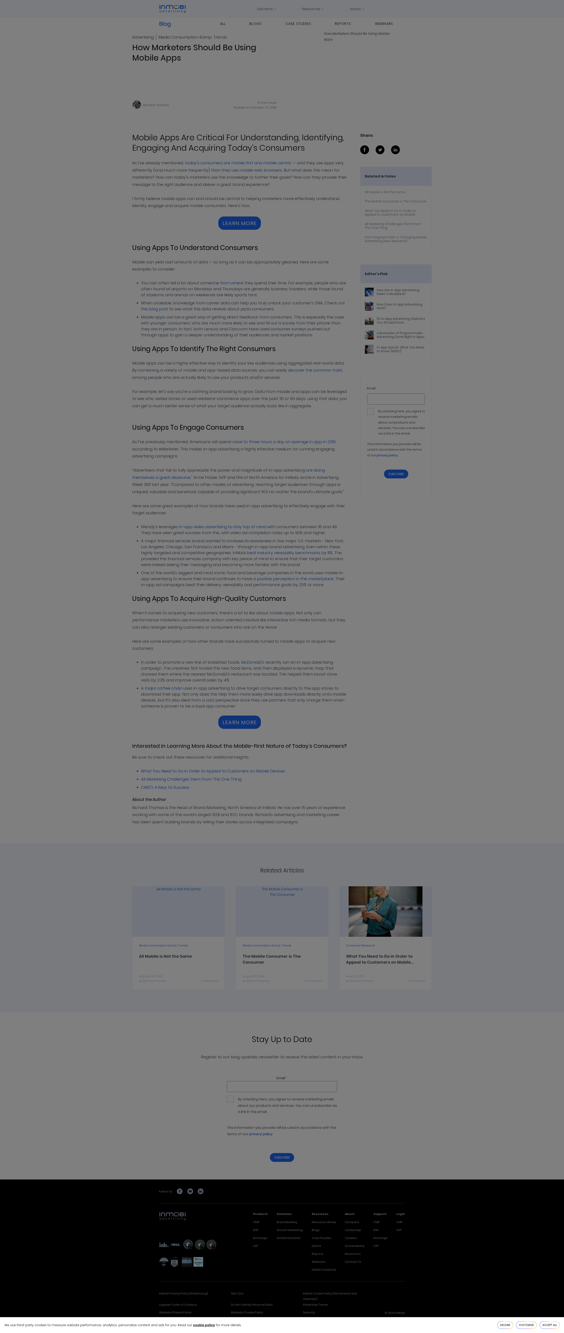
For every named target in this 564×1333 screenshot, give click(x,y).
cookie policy (204, 1325)
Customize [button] (526, 1325)
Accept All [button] (549, 1325)
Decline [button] (505, 1325)
